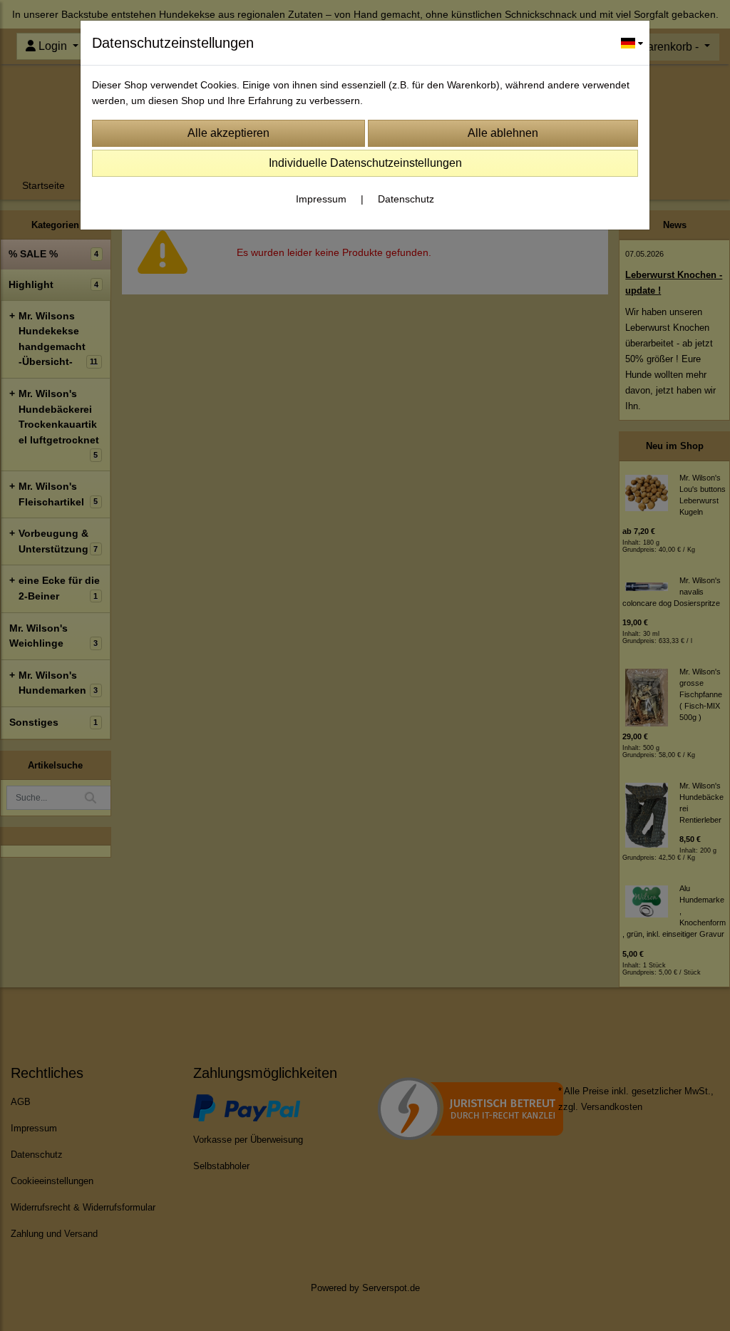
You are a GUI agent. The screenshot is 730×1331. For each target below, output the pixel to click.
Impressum (321, 199)
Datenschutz (406, 199)
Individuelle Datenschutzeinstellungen (365, 163)
